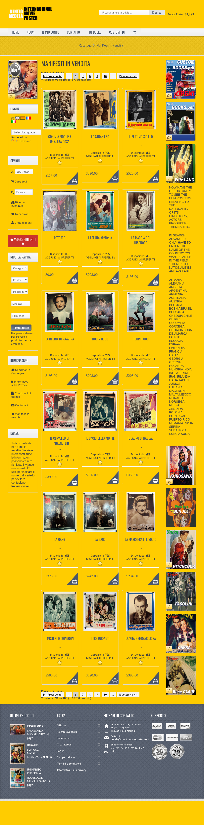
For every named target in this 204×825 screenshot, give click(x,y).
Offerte (61, 725)
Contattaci (21, 405)
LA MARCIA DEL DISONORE (140, 240)
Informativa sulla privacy (71, 770)
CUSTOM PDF (117, 32)
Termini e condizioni (69, 763)
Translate (25, 141)
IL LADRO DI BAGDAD (141, 438)
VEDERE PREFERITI (24, 239)
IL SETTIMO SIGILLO (140, 136)
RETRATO (59, 237)
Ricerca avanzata (18, 204)
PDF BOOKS (94, 32)
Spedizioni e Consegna (20, 371)
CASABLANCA (35, 726)
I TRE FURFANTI (100, 638)
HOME (15, 32)
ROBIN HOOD (100, 338)
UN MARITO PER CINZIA (34, 771)
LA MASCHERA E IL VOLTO (140, 539)
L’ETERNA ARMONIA (100, 237)
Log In (60, 751)
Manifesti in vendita (109, 45)
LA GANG (59, 539)
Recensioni (22, 214)
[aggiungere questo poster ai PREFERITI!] (59, 162)
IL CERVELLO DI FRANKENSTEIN (59, 441)
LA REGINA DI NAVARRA (59, 338)
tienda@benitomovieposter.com (130, 739)
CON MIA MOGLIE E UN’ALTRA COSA (59, 139)
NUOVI (30, 32)
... (69, 76)
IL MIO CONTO (50, 32)
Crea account (23, 222)
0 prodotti (21, 181)
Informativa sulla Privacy (19, 383)
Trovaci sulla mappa (123, 731)
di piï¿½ (47, 757)
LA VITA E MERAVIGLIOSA (141, 638)
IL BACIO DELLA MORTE (100, 438)
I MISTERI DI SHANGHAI (59, 638)
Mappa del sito (66, 757)
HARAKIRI (32, 745)
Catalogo (85, 45)
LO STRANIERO (100, 136)
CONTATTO (73, 32)
